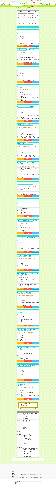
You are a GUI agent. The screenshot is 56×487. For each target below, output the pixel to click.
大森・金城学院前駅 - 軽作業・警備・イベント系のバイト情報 (26, 474)
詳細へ (35, 45)
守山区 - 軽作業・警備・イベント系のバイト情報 (16, 474)
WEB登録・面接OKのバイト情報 (15, 472)
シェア (24, 460)
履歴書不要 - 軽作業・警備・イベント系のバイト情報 (17, 478)
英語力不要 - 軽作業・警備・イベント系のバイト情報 (28, 477)
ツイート (32, 460)
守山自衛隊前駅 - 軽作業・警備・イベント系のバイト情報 (27, 475)
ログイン (36, 2)
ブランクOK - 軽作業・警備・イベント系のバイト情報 (37, 477)
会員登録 (34, 2)
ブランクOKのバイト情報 (25, 472)
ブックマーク (39, 460)
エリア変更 (24, 3)
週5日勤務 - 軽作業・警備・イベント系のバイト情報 (26, 478)
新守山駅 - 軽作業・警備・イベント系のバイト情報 (17, 475)
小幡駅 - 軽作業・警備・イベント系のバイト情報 (36, 474)
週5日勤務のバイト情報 (35, 472)
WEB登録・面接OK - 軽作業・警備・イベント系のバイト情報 (17, 477)
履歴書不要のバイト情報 (30, 472)
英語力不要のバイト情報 (20, 472)
